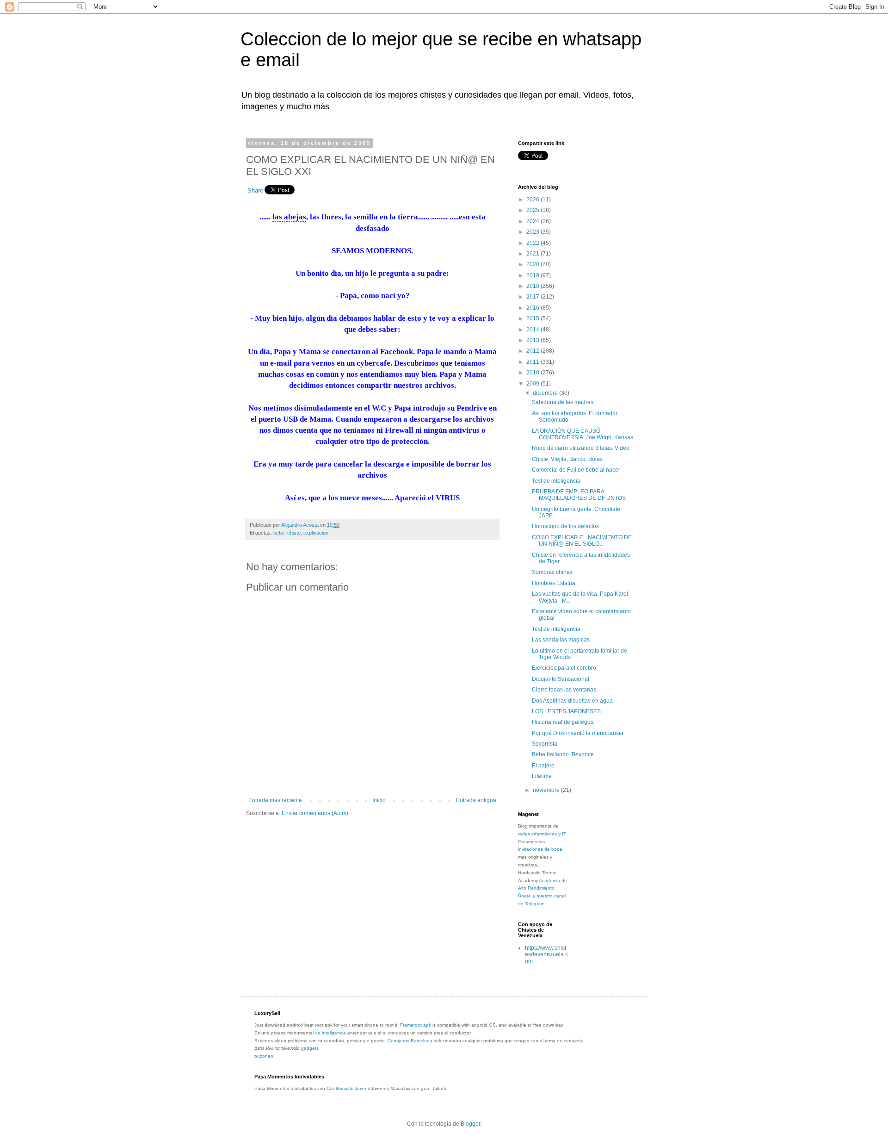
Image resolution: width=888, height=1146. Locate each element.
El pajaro (543, 765)
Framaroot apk (415, 1025)
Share (255, 190)
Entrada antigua (476, 800)
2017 (533, 296)
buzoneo (263, 1056)
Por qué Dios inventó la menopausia (577, 733)
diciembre (546, 393)
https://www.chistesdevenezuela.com (546, 955)
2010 (533, 372)
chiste (294, 533)
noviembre (547, 790)
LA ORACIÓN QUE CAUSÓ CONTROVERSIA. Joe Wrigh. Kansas (582, 434)
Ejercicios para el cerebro (564, 668)
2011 (533, 362)
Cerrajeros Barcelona (410, 1040)
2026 (533, 199)
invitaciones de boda (540, 849)
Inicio (379, 800)
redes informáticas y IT (542, 833)
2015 (533, 318)
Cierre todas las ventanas (564, 689)
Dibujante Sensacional (560, 679)
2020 (533, 264)
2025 (533, 210)
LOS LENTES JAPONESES (566, 711)
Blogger (470, 1124)
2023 (533, 232)
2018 (533, 286)
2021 (533, 253)
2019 (533, 275)
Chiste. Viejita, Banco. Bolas (567, 459)
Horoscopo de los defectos (565, 526)
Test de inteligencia (556, 481)
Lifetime (542, 776)
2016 (533, 308)
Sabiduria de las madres (562, 402)
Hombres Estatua (553, 583)
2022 (533, 243)
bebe (278, 533)
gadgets (310, 1048)
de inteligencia (330, 1032)
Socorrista (544, 744)
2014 (533, 329)
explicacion (315, 533)
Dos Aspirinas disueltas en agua (572, 701)
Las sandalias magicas (561, 639)
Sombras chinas (552, 572)
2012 (533, 351)
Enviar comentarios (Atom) (315, 813)
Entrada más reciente (275, 800)
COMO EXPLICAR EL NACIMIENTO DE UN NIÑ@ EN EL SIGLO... (582, 540)
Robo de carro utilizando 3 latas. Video (580, 448)
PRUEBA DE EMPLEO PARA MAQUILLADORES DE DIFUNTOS (579, 494)
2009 (533, 383)
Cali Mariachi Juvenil (348, 1088)
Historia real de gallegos (562, 722)
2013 (533, 340)
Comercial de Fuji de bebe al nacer (576, 470)
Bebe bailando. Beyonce (563, 754)
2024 (533, 221)
